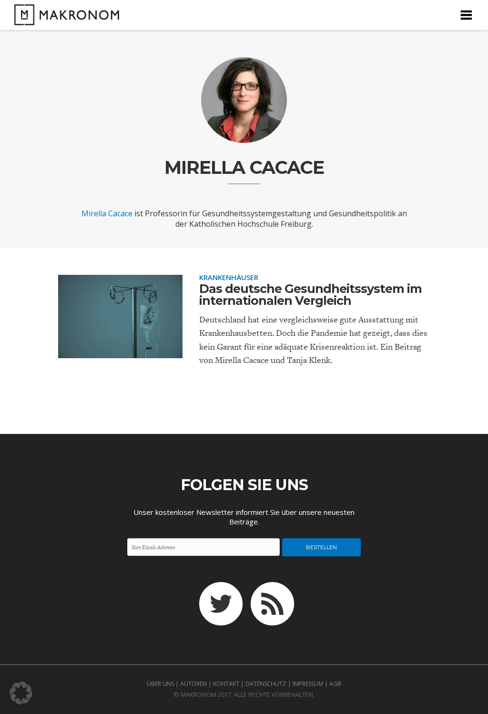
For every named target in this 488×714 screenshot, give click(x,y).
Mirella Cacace (106, 213)
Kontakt (226, 684)
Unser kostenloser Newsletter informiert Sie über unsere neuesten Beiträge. (244, 516)
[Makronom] (64, 19)
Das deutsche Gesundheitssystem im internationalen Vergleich (310, 295)
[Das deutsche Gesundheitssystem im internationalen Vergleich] (120, 350)
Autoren (193, 684)
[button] (21, 693)
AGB (335, 684)
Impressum (308, 684)
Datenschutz (265, 684)
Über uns (160, 684)
